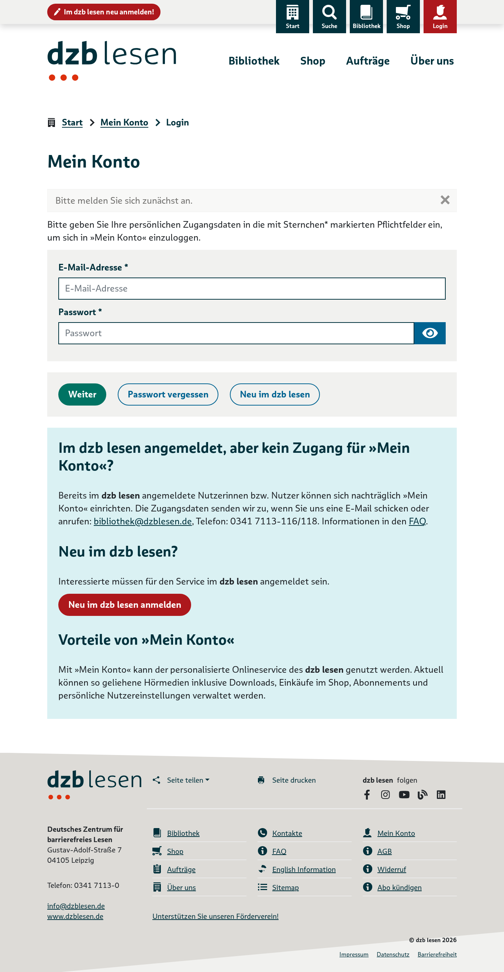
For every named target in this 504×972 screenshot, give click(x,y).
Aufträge (368, 61)
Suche (329, 26)
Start (293, 26)
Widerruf (391, 869)
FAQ (417, 521)
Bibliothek (366, 26)
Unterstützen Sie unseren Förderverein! (215, 916)
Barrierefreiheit (437, 954)
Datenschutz (393, 954)
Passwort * (80, 312)
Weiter (82, 394)
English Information (304, 869)
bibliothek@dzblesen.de (143, 521)
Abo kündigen (399, 887)
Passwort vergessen (168, 394)
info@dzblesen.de (76, 906)
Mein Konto (124, 123)
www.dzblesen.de (75, 916)
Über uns (432, 61)
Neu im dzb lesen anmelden (124, 605)
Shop (403, 26)
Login (440, 26)
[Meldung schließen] (445, 200)
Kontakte (287, 833)
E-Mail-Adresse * (93, 267)
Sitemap (285, 887)
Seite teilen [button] (185, 780)
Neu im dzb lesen (275, 394)
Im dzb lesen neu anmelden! (109, 12)
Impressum (354, 954)
